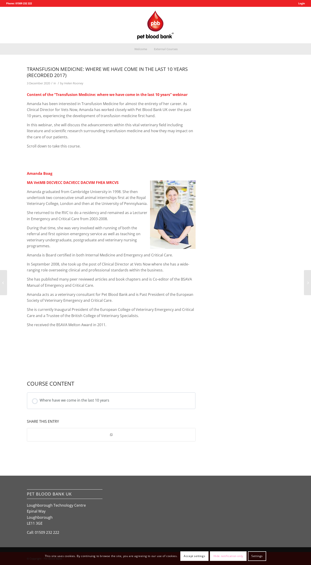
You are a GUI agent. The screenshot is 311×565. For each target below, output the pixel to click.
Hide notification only (228, 556)
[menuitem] (300, 3)
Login (301, 3)
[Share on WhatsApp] (111, 434)
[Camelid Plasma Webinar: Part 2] (3, 282)
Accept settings (194, 556)
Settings (257, 556)
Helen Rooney (73, 83)
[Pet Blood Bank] (155, 25)
